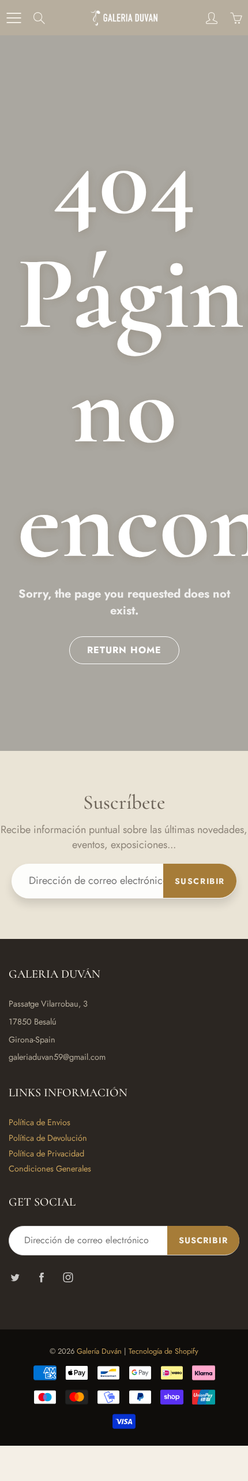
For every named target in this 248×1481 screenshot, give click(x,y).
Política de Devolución (48, 1138)
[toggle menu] (13, 18)
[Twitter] (15, 1277)
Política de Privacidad (46, 1153)
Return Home (124, 650)
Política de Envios (39, 1122)
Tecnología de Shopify (163, 1351)
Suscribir (200, 881)
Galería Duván (99, 1351)
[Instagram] (68, 1277)
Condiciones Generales (50, 1168)
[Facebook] (41, 1277)
